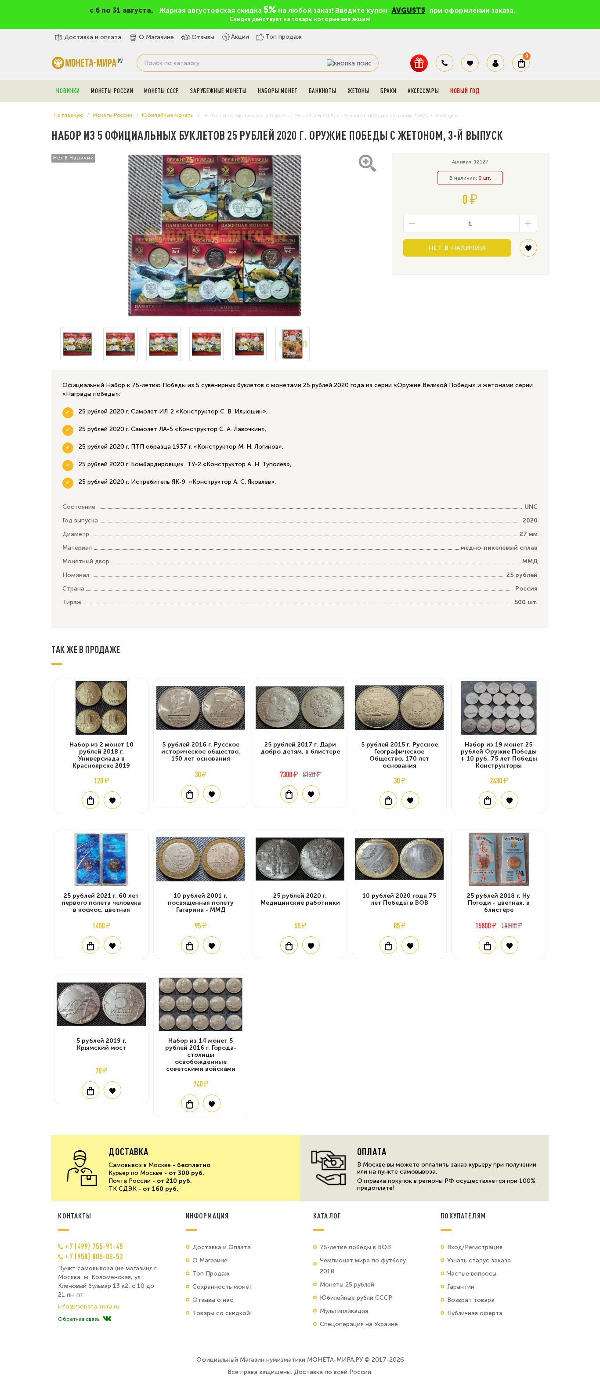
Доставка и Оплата (221, 1247)
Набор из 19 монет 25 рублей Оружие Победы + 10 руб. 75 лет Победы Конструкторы (498, 755)
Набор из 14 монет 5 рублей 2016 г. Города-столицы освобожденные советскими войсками (200, 1055)
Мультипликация (344, 1311)
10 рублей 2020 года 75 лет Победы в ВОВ (399, 899)
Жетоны (358, 90)
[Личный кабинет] (495, 63)
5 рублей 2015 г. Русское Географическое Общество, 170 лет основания (399, 755)
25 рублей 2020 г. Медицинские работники (300, 899)
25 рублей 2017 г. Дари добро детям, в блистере (300, 748)
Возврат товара (471, 1300)
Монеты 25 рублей (347, 1284)
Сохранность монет (222, 1286)
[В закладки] (528, 251)
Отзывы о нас (212, 1300)
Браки (388, 90)
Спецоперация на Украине (359, 1324)
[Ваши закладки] (470, 63)
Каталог (327, 1216)
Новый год (465, 90)
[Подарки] (419, 63)
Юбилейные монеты (168, 115)
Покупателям (463, 1216)
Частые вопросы (471, 1273)
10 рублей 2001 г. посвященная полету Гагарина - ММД (201, 902)
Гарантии (460, 1286)
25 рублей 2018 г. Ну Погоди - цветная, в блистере (498, 902)
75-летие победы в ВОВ (355, 1247)
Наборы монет (278, 90)
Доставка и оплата (92, 37)
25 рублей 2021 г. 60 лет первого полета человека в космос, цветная (101, 902)
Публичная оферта (474, 1313)
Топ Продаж (211, 1273)
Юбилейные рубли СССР (356, 1297)
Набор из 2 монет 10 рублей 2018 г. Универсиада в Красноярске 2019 (101, 755)
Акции (240, 36)
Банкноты (322, 90)
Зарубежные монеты (218, 90)
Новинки (68, 90)
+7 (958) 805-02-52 (94, 1256)
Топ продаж (283, 36)
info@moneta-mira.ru (88, 1307)
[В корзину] (90, 800)
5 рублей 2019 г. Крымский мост (101, 1044)
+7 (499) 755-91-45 (94, 1246)
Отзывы (203, 37)
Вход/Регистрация (474, 1247)
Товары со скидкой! (222, 1313)
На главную (68, 115)
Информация (207, 1216)
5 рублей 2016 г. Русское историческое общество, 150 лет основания (200, 751)
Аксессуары (423, 90)
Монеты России (112, 90)
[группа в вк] (107, 1319)
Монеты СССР (161, 90)
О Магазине (156, 37)
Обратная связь (78, 1319)
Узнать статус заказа (479, 1260)
